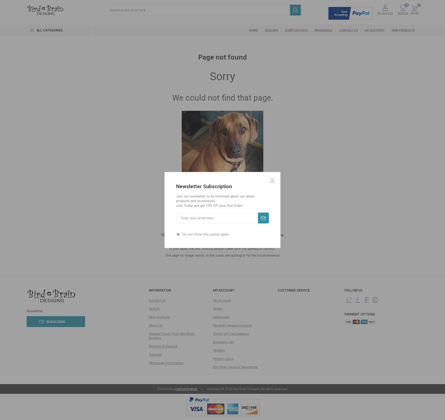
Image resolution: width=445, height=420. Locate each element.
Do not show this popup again (205, 234)
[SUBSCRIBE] (263, 218)
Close (272, 180)
